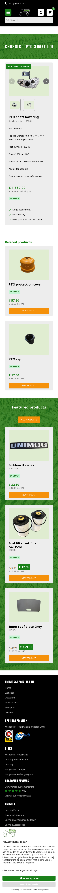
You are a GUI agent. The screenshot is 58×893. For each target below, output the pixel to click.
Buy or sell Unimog (14, 815)
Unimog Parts (12, 810)
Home (8, 687)
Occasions (10, 697)
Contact (9, 712)
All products (29, 419)
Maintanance (11, 702)
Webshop (9, 692)
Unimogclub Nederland (16, 759)
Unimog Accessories (15, 824)
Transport (10, 707)
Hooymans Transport (15, 769)
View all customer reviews (18, 795)
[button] (12, 81)
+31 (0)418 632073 (18, 3)
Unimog (9, 764)
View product (29, 310)
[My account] (41, 12)
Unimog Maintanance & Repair (20, 819)
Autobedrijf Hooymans (16, 754)
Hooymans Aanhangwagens (19, 774)
